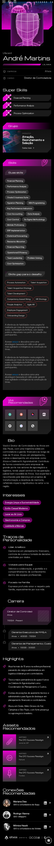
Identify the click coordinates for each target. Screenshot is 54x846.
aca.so (15, 341)
